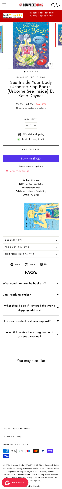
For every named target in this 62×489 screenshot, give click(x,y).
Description (13, 239)
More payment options (31, 166)
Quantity (30, 119)
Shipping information (21, 254)
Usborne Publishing (31, 77)
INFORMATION (12, 436)
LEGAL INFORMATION (16, 428)
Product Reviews (17, 247)
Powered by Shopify (31, 486)
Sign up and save (15, 444)
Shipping (20, 108)
